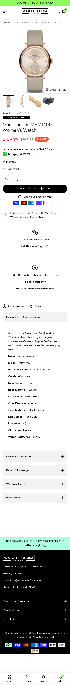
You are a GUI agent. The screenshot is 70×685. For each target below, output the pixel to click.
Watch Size (14, 168)
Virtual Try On (57, 89)
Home (6, 22)
